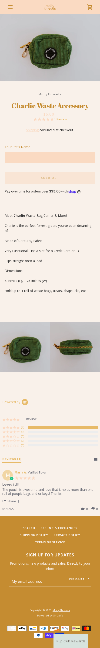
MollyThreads (61, 610)
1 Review (60, 119)
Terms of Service (50, 542)
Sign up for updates (50, 555)
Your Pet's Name (17, 147)
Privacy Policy (67, 535)
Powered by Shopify (50, 615)
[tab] (11, 460)
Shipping (32, 130)
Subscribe (76, 578)
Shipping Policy (34, 535)
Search (29, 528)
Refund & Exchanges (59, 528)
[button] (11, 501)
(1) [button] (22, 427)
